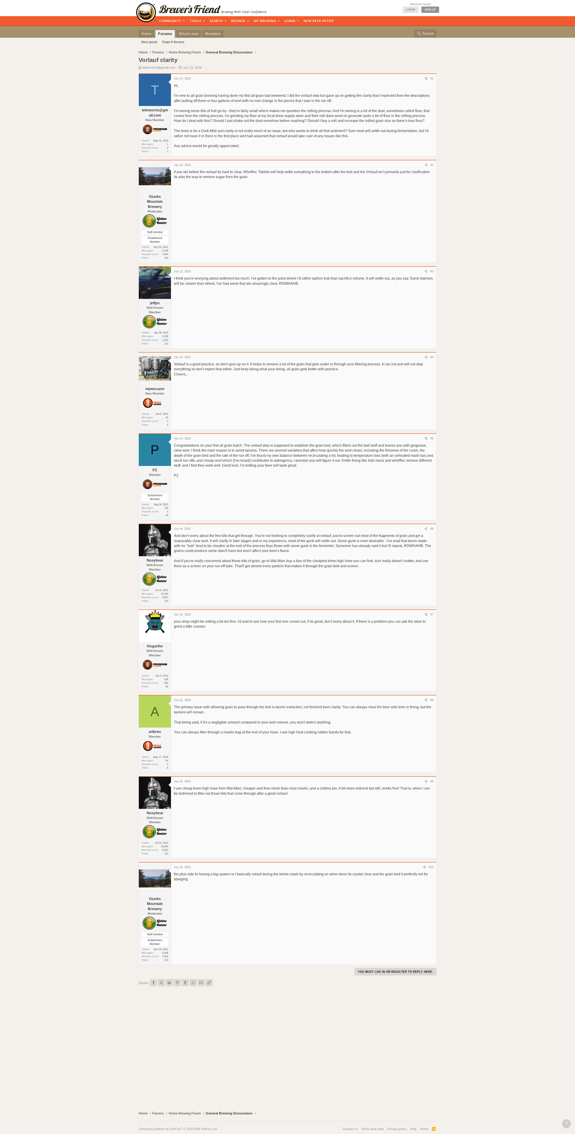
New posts (149, 42)
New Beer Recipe (319, 21)
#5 (431, 438)
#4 (431, 357)
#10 (431, 867)
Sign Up (430, 9)
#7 (431, 614)
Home (146, 34)
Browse (238, 21)
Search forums (173, 42)
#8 (431, 700)
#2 (431, 165)
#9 (431, 781)
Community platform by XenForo (178, 1129)
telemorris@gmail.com (159, 67)
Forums (165, 34)
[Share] (426, 78)
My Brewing (265, 21)
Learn (289, 21)
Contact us (350, 1129)
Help (413, 1129)
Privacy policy (397, 1129)
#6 (431, 528)
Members (213, 34)
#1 (431, 78)
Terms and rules (372, 1129)
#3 (431, 271)
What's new (188, 34)
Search (216, 21)
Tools (195, 21)
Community (170, 21)
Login (410, 9)
